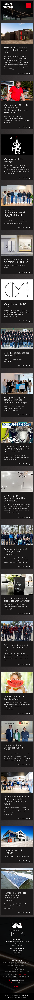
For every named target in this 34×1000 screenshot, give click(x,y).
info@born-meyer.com (18, 980)
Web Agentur (18, 997)
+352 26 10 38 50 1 (18, 982)
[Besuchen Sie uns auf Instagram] (19, 986)
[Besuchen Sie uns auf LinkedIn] (17, 986)
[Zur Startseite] (8, 5)
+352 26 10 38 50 (22, 974)
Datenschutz (10, 997)
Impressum (25, 995)
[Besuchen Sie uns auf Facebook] (14, 986)
